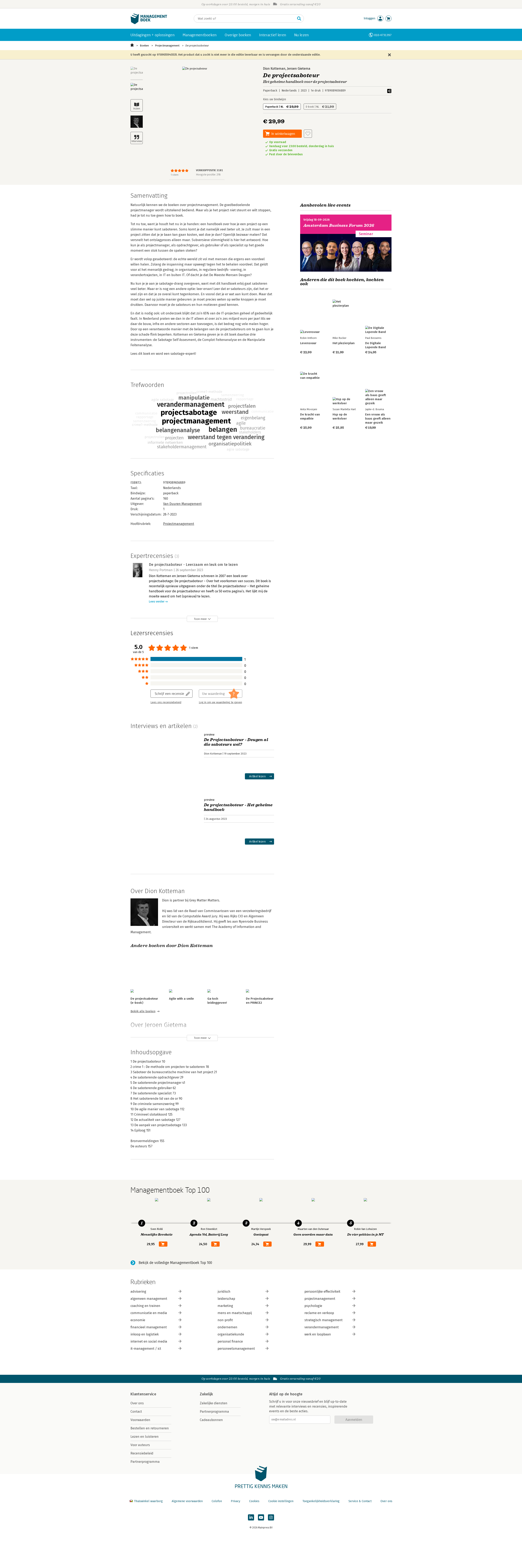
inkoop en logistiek (144, 1334)
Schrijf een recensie (169, 693)
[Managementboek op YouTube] (261, 1517)
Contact (136, 1411)
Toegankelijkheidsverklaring (321, 1501)
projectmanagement (319, 1299)
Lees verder (156, 601)
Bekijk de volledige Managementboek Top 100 (175, 1262)
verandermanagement (321, 1327)
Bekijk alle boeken (142, 1011)
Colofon (217, 1501)
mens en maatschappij (235, 1313)
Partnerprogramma (145, 1462)
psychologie (313, 1306)
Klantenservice (143, 1394)
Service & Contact (360, 1501)
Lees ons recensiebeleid (165, 702)
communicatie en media (148, 1313)
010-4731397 (383, 35)
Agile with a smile (181, 998)
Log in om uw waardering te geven (220, 702)
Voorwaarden (140, 1420)
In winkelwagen (283, 134)
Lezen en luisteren (144, 1437)
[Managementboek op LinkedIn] (251, 1517)
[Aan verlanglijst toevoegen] (308, 134)
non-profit (225, 1320)
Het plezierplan (344, 343)
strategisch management (323, 1320)
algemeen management (148, 1299)
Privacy (235, 1501)
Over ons (137, 1403)
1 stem (174, 174)
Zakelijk (206, 1394)
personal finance (230, 1341)
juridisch (224, 1291)
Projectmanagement (167, 45)
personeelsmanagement (236, 1349)
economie (137, 1320)
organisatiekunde (231, 1334)
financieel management (148, 1327)
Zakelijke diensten (213, 1403)
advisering (138, 1291)
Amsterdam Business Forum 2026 (338, 225)
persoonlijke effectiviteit (322, 1291)
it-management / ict (145, 1349)
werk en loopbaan (317, 1334)
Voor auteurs (140, 1445)
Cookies (254, 1501)
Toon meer (200, 618)
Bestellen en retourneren (149, 1428)
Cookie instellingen (280, 1501)
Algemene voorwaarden (187, 1501)
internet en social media (148, 1341)
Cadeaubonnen (211, 1420)
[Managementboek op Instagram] (271, 1517)
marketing (225, 1306)
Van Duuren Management (182, 504)
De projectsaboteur (197, 45)
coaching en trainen (145, 1306)
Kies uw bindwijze (274, 99)
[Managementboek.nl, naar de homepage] (148, 23)
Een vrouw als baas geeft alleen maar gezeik (377, 418)
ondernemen (227, 1327)
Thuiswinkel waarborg (148, 1501)
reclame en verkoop (319, 1313)
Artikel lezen (257, 776)
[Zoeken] (299, 18)
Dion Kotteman (274, 69)
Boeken (144, 45)
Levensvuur (308, 343)
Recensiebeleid (141, 1453)
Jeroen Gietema (298, 69)
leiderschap (226, 1299)
